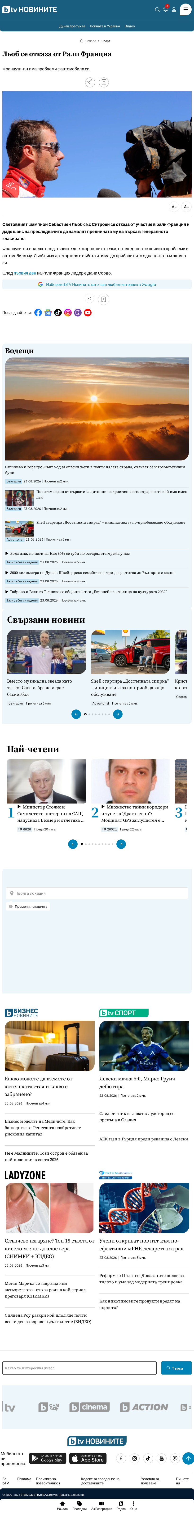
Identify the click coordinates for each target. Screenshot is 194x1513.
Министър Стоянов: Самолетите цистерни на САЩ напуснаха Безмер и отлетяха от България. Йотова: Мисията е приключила (51, 813)
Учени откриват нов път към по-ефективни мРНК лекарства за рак (141, 1244)
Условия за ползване (150, 1481)
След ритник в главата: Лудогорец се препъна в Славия (136, 1116)
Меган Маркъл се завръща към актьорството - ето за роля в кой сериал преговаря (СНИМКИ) (45, 1289)
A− (174, 206)
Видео (130, 26)
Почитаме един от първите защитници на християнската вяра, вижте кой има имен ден (111, 494)
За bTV (5, 1481)
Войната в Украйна (105, 26)
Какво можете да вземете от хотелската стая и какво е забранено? (39, 1086)
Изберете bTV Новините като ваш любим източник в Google (101, 284)
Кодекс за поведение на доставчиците (100, 1481)
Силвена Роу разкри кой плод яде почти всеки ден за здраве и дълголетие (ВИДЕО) (48, 1318)
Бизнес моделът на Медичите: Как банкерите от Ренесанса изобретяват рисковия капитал (43, 1127)
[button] (76, 714)
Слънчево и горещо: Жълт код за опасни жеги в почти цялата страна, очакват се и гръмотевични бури (95, 469)
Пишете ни (182, 1481)
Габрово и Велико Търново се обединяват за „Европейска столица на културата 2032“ (88, 591)
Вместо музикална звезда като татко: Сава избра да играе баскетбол (39, 687)
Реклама (24, 1479)
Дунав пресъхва (72, 26)
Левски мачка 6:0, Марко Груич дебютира (137, 1082)
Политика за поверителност (48, 1481)
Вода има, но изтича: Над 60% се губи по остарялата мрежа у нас (70, 553)
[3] (165, 10)
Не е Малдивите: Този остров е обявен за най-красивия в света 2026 (46, 1156)
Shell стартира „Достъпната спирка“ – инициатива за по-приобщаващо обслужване (110, 522)
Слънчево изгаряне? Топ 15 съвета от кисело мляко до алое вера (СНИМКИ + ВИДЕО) (50, 1248)
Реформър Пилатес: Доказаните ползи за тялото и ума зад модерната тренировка (141, 1278)
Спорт (105, 41)
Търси (177, 1368)
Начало (90, 41)
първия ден (25, 272)
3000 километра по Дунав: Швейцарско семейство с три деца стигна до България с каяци (92, 572)
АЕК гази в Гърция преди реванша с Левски (143, 1139)
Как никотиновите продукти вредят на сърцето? (139, 1304)
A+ (186, 206)
